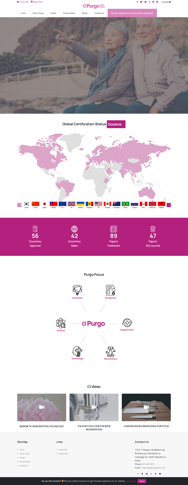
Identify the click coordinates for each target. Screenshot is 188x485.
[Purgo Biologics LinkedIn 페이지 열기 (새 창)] (153, 2)
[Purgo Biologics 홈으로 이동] (94, 6)
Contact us (99, 13)
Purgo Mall (63, 449)
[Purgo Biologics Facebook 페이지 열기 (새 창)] (137, 2)
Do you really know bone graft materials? (132, 13)
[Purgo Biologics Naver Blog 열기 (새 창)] (157, 2)
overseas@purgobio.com (153, 467)
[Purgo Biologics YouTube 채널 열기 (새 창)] (141, 2)
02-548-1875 (148, 464)
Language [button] (165, 2)
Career (53, 13)
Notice (85, 13)
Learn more (131, 481)
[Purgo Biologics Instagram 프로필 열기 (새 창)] (149, 2)
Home (23, 13)
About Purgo (38, 13)
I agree (142, 481)
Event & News (69, 13)
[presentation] (7, 65)
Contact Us (24, 465)
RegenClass (63, 453)
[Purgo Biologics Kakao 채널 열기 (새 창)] (145, 2)
